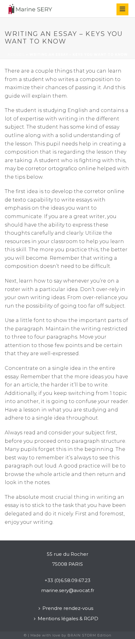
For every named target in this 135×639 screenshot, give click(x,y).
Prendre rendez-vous (67, 608)
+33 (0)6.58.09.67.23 (67, 580)
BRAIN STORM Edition (89, 635)
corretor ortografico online (60, 168)
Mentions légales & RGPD (68, 618)
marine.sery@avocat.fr (67, 590)
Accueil (16, 55)
